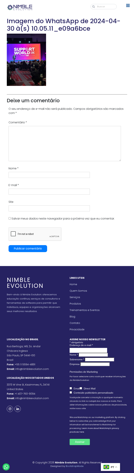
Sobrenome (77, 359)
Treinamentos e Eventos (85, 310)
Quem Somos (78, 291)
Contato (75, 323)
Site (11, 202)
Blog (72, 316)
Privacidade (77, 329)
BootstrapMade (75, 466)
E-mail (14, 185)
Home (73, 284)
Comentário (18, 122)
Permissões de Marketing (84, 371)
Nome (14, 168)
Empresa (75, 364)
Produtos (75, 303)
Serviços (75, 297)
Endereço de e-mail (81, 345)
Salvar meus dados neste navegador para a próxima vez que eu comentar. (63, 219)
